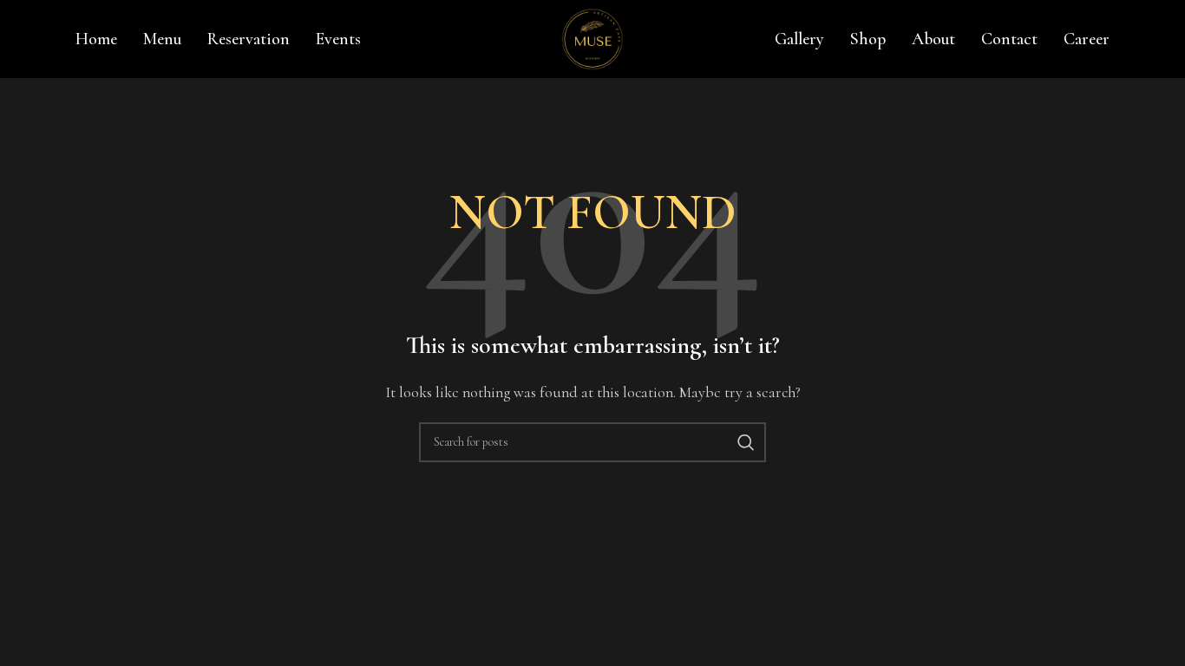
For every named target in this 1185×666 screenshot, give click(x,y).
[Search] (746, 442)
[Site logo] (592, 37)
